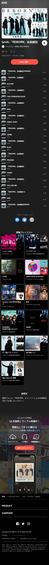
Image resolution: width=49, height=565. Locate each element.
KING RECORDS (22, 46)
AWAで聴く (24, 62)
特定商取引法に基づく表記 (28, 538)
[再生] (44, 43)
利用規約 (4, 535)
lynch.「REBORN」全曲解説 (31, 496)
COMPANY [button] (7, 513)
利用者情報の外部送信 (8, 538)
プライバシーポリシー (19, 535)
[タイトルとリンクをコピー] (32, 219)
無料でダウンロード (24, 448)
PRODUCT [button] (7, 505)
